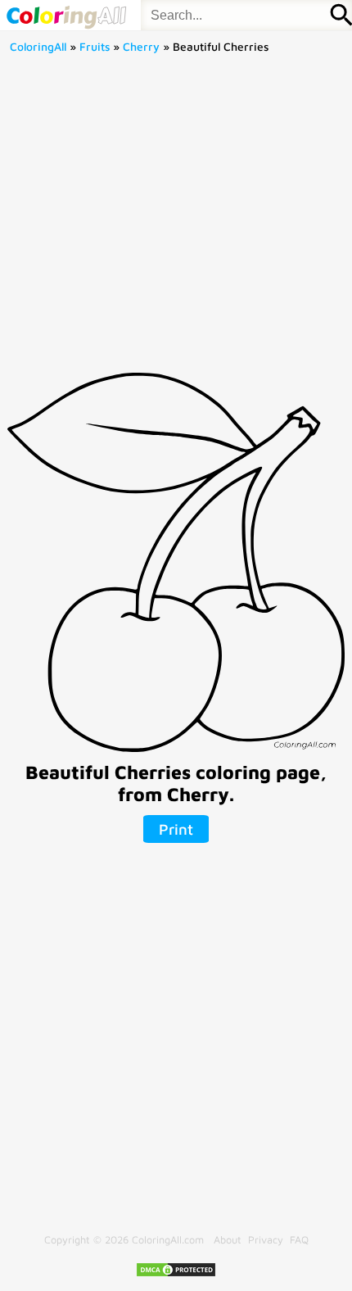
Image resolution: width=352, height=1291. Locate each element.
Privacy (265, 1240)
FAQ (299, 1240)
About (227, 1240)
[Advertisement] (176, 219)
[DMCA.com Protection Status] (176, 1274)
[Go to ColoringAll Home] (66, 15)
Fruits (94, 46)
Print (176, 829)
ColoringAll (38, 46)
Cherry (141, 46)
